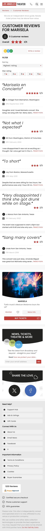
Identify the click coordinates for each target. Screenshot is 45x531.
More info (32, 312)
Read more (38, 112)
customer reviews (21, 10)
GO (39, 361)
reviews (5, 10)
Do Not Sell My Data (30, 527)
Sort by (5, 62)
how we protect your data (25, 357)
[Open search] (37, 4)
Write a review (34, 51)
